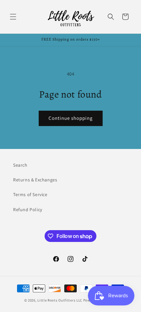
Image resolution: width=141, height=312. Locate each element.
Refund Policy (27, 209)
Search (20, 165)
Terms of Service (30, 194)
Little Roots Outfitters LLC (59, 300)
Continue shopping (71, 118)
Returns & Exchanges (35, 180)
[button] (13, 16)
